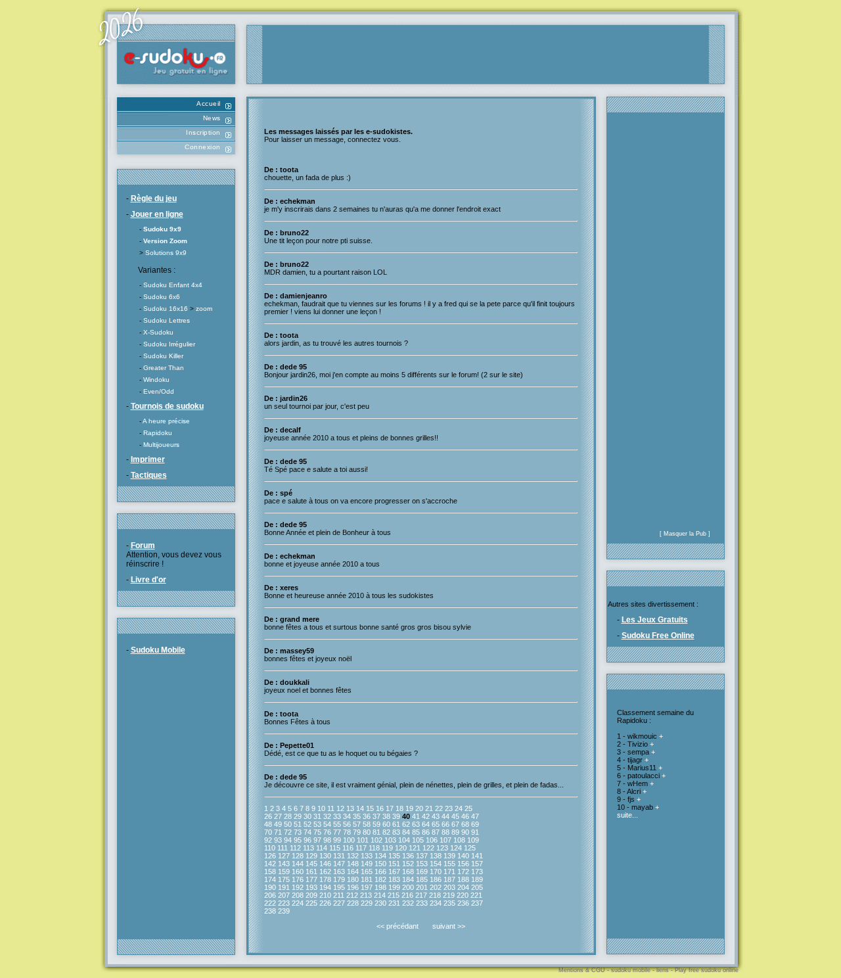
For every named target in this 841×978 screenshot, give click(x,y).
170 (436, 871)
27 (278, 816)
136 (408, 856)
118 (374, 848)
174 (270, 879)
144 (298, 864)
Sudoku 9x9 (162, 229)
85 (416, 832)
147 (339, 864)
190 (270, 887)
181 (367, 879)
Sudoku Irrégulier (169, 344)
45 (455, 816)
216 (407, 895)
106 (432, 840)
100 (349, 840)
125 (470, 848)
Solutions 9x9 (166, 252)
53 (317, 824)
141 (477, 856)
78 (347, 832)
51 (298, 824)
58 (367, 824)
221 (476, 895)
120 (401, 848)
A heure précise (166, 421)
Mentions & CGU (581, 970)
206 (270, 895)
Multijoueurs (161, 444)
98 (327, 840)
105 (418, 840)
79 (357, 832)
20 (419, 808)
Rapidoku (157, 432)
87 (436, 832)
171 (449, 871)
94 (288, 840)
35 (357, 816)
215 (393, 895)
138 (436, 856)
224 (298, 903)
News (212, 118)
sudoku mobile (630, 970)
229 (367, 903)
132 (353, 856)
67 (455, 824)
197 (367, 887)
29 (298, 816)
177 (311, 879)
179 (339, 879)
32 (327, 816)
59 (376, 824)
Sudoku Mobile (158, 650)
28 (288, 816)
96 (307, 840)
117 (361, 848)
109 (473, 840)
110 (269, 848)
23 (449, 808)
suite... (627, 815)
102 (376, 840)
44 (445, 816)
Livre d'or (148, 579)
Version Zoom (165, 240)
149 (367, 864)
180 (353, 879)
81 (376, 832)
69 (475, 824)
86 (426, 832)
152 (408, 864)
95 (298, 840)
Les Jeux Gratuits (655, 619)
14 (360, 808)
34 (347, 816)
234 (436, 903)
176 (298, 879)
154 (436, 864)
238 (270, 911)
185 (422, 879)
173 (477, 871)
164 (353, 871)
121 (414, 848)
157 (477, 864)
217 (421, 895)
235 (449, 903)
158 (270, 871)
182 (380, 879)
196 (353, 887)
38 (386, 816)
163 (339, 871)
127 (284, 856)
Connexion (203, 147)
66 (445, 824)
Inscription (203, 132)
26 (268, 816)
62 (406, 824)
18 (399, 808)
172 (463, 871)
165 (367, 871)
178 (325, 879)
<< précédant (397, 926)
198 (380, 887)
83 (396, 832)
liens (662, 970)
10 (321, 808)
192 (298, 887)
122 (428, 848)
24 (459, 808)
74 (307, 832)
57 (357, 824)
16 (380, 808)
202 (436, 887)
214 (380, 895)
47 (475, 816)
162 (325, 871)
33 (337, 816)
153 (422, 864)
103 (390, 840)
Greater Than (163, 367)
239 (284, 911)
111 (282, 848)
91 (475, 832)
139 (449, 856)
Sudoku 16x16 (165, 308)
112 (295, 848)
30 (307, 816)
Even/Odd (158, 391)
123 (442, 848)
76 (327, 832)
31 (317, 816)
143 (284, 864)
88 (445, 832)
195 (339, 887)
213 (366, 895)
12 (340, 808)
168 (408, 871)
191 (284, 887)
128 (298, 856)
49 (278, 824)
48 (268, 824)
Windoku (156, 379)
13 (350, 808)
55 (337, 824)
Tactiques (149, 475)
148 (353, 864)
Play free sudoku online (707, 970)
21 (429, 808)
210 (325, 895)
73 (298, 832)
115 (334, 848)
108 (459, 840)
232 (408, 903)
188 (463, 879)
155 (449, 864)
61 (396, 824)
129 (311, 856)
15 (370, 808)
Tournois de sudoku (167, 406)
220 (462, 895)
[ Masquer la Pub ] (685, 533)
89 (455, 832)
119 (387, 848)
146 (325, 864)
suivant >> (448, 926)
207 (284, 895)
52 (307, 824)
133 (367, 856)
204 (463, 887)
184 (408, 879)
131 (339, 856)
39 (396, 816)
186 (436, 879)
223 (284, 903)
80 (367, 832)
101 (363, 840)
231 (394, 903)
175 (284, 879)
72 (288, 832)
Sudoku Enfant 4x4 (172, 285)
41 (416, 816)
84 (406, 832)
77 (337, 832)
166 (380, 871)
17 (390, 808)
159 (284, 871)
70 (268, 832)
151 (394, 864)
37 (376, 816)
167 (394, 871)
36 (367, 816)
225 (311, 903)
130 (325, 856)
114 (321, 848)
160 (298, 871)
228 (353, 903)
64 (426, 824)
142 (270, 864)
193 (311, 887)
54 (327, 824)
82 (386, 832)
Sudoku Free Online (658, 635)
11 (330, 808)
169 (422, 871)
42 (426, 816)
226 (325, 903)
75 (317, 832)
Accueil (208, 103)
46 (465, 816)
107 (445, 840)
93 (278, 840)
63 (416, 824)
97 (317, 840)
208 (298, 895)
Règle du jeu (154, 198)
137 (422, 856)
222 (270, 903)
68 (465, 824)
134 (380, 856)
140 (463, 856)
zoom (204, 308)
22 (439, 808)
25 (468, 808)
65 (436, 824)
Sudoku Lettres (166, 320)
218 (435, 895)
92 (268, 840)
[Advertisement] (485, 54)
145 (311, 864)
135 (394, 856)
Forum (143, 545)
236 (463, 903)
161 (311, 871)
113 (308, 848)
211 (338, 895)
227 (339, 903)
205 (477, 887)
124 (456, 848)
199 (394, 887)
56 (347, 824)
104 (404, 840)
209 (311, 895)
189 (477, 879)
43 (436, 816)
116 (347, 848)
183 (394, 879)
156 (463, 864)
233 (422, 903)
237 (477, 903)
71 (278, 832)
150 (380, 864)
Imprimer (148, 459)
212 (352, 895)
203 (449, 887)
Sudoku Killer (163, 356)
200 (408, 887)
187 (449, 879)
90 (465, 832)
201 (422, 887)
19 (409, 808)
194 (325, 887)
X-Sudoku (158, 332)
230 (380, 903)
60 (386, 824)
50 (288, 824)
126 (270, 856)
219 (449, 895)
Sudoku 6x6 (161, 296)
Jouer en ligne (157, 214)
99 (337, 840)
